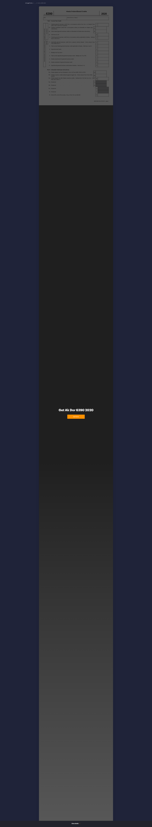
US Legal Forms (29, 3)
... (35, 3)
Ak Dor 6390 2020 (42, 3)
